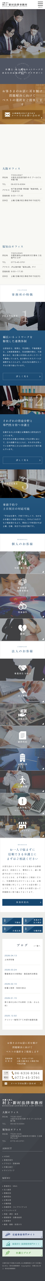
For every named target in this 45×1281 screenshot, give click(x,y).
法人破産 (7, 1189)
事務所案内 (22, 902)
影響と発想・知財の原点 (15, 988)
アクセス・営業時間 (12, 1163)
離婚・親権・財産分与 (13, 1224)
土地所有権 (9, 959)
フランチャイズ (10, 1210)
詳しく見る (22, 376)
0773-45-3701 (18, 262)
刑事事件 (7, 1221)
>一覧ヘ (37, 946)
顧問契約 (7, 1196)
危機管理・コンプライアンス (15, 1207)
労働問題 (7, 1203)
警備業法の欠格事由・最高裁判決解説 (21, 974)
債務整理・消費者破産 (13, 1217)
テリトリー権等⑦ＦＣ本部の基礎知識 (21, 1020)
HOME (7, 1156)
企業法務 (7, 1200)
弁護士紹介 (8, 1167)
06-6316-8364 (18, 184)
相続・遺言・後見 (11, 1214)
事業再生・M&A (10, 1186)
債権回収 (7, 1193)
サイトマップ (9, 1170)
